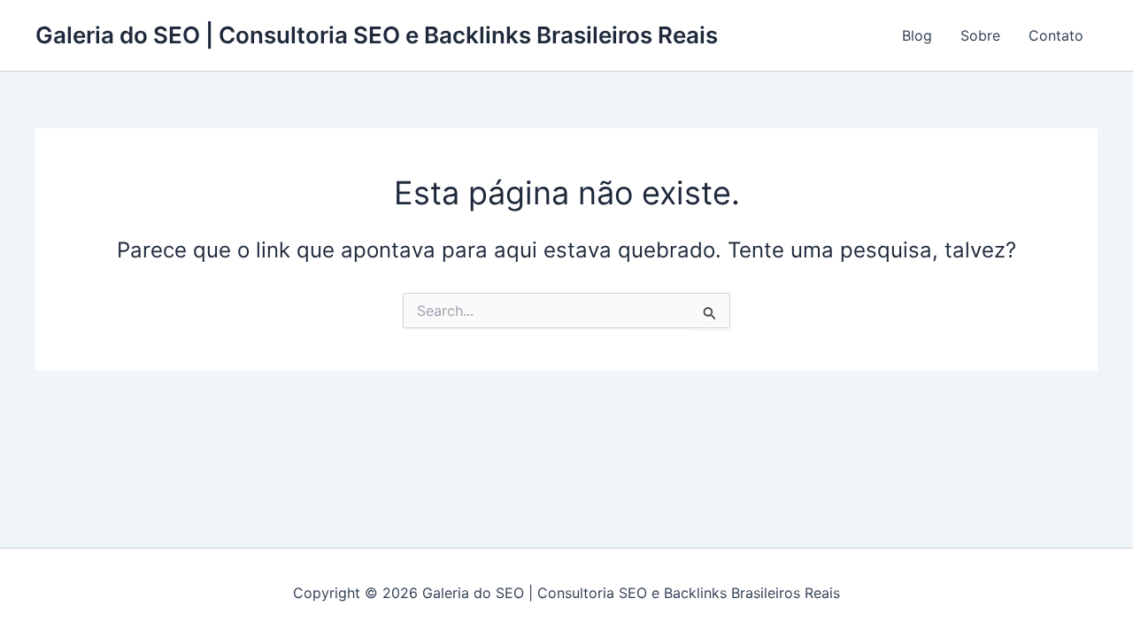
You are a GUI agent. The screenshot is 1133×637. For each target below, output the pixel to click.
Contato (1056, 35)
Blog (917, 35)
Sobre (980, 35)
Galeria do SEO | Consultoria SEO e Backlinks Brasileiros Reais (376, 35)
